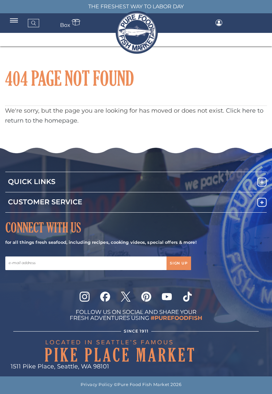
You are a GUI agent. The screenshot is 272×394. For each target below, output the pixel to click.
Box (66, 25)
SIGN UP (179, 263)
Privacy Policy (96, 384)
